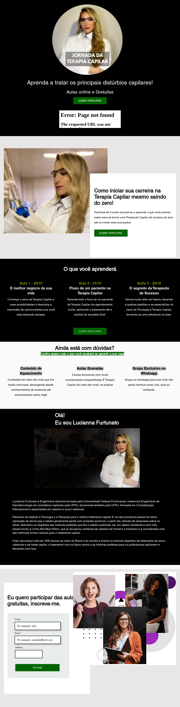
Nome (17, 619)
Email (17, 633)
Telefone (18, 647)
